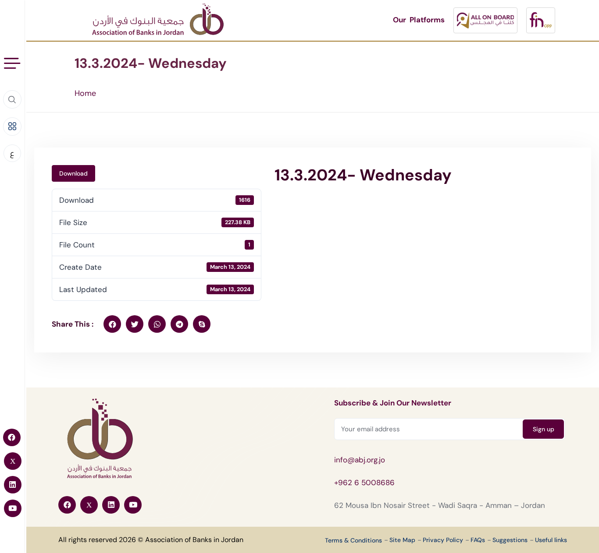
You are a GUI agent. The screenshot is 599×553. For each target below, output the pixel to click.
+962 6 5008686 (364, 482)
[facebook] (112, 324)
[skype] (201, 324)
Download (73, 173)
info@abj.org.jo (359, 460)
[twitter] (134, 324)
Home (85, 93)
